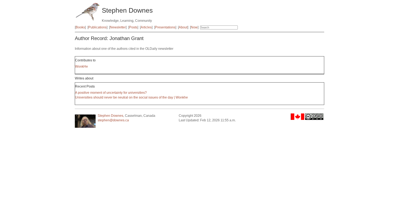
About (183, 27)
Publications (97, 27)
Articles (146, 27)
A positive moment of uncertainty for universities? (111, 92)
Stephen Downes (110, 115)
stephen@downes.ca (113, 120)
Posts (133, 27)
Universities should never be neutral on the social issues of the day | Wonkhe (131, 97)
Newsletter (118, 27)
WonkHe (81, 66)
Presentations (165, 27)
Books (80, 27)
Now (194, 27)
